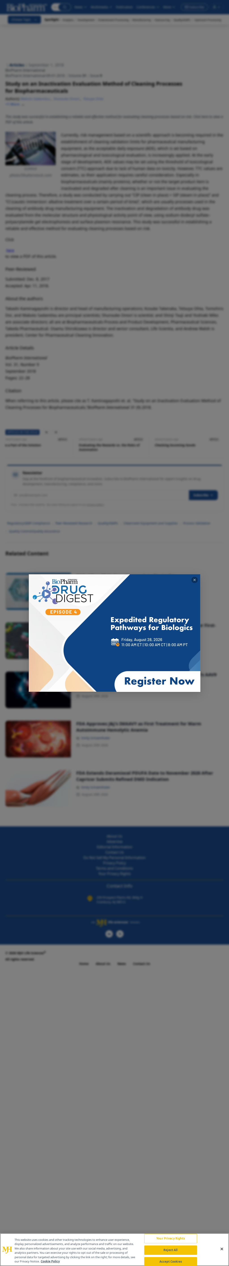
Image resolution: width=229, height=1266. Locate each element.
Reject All (170, 1250)
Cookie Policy (50, 1261)
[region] (114, 1249)
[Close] (222, 1249)
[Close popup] (194, 580)
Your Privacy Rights (170, 1239)
